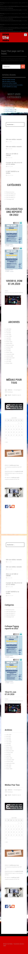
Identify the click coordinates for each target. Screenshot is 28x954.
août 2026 (8, 329)
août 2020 (8, 359)
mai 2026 (8, 332)
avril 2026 (8, 334)
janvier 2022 (9, 343)
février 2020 (9, 363)
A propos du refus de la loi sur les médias (12, 85)
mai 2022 (8, 338)
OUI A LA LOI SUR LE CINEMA (9, 83)
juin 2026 (8, 331)
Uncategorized (9, 108)
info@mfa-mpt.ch (16, 395)
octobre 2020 (9, 356)
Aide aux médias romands (8, 79)
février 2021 (9, 352)
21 (16, 432)
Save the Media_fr (9, 106)
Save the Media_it (9, 111)
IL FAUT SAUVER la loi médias (9, 86)
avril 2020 (8, 361)
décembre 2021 (10, 345)
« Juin (6, 442)
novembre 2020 (10, 354)
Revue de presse (9, 104)
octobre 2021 (9, 347)
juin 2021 (8, 349)
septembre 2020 (10, 358)
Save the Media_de (10, 109)
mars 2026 (8, 336)
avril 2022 (8, 340)
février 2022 (9, 341)
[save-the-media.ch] (5, 37)
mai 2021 (8, 350)
